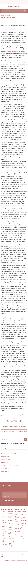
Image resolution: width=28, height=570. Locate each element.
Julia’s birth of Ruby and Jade (9, 465)
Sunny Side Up (5, 468)
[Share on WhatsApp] (7, 421)
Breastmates (18, 511)
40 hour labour (5, 459)
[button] (2, 6)
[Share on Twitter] (12, 421)
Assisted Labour (5, 15)
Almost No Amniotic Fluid (8, 454)
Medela (17, 517)
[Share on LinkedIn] (20, 421)
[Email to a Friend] (15, 421)
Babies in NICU (5, 462)
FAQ (22, 514)
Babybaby (17, 531)
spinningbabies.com (12, 52)
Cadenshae (18, 528)
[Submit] (25, 10)
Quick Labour (5, 471)
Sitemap (4, 555)
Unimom (17, 514)
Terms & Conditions (14, 555)
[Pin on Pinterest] (18, 421)
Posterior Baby (22, 431)
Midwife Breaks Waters (7, 474)
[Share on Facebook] (10, 421)
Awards (4, 516)
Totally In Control (6, 451)
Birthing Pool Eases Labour (8, 448)
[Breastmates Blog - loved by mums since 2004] (14, 6)
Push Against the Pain (7, 431)
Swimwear (11, 520)
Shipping (23, 511)
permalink (5, 428)
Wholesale (4, 544)
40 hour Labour (5, 457)
